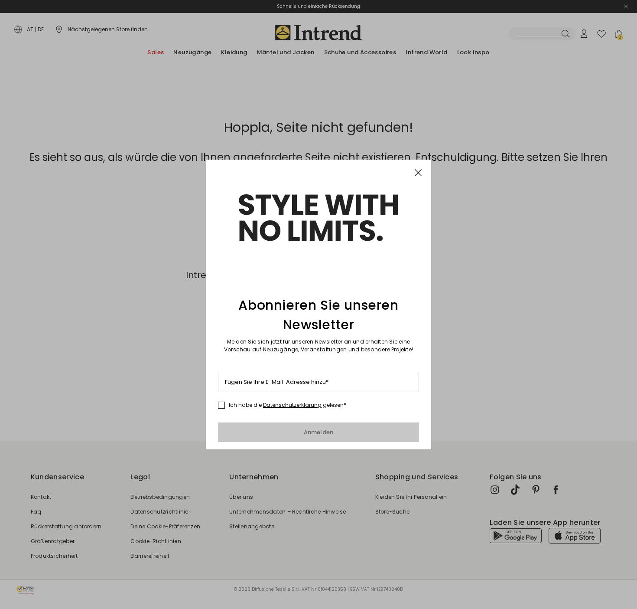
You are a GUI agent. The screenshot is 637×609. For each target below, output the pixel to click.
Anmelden (319, 432)
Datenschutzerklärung (292, 405)
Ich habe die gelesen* (287, 405)
